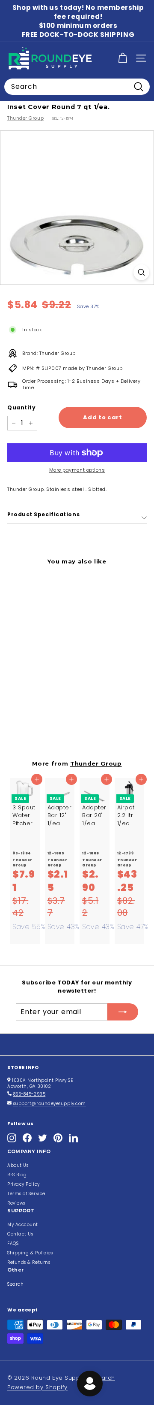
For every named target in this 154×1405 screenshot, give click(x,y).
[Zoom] (141, 272)
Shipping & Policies (30, 1253)
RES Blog (17, 1175)
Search (15, 1284)
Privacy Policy (23, 1184)
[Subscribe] (122, 1011)
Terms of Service (26, 1193)
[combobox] (77, 87)
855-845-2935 (29, 1094)
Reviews (16, 1203)
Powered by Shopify (37, 1387)
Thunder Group (25, 118)
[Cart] (123, 58)
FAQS (12, 1243)
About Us (17, 1165)
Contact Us (20, 1234)
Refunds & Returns (28, 1262)
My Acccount (22, 1224)
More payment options (77, 470)
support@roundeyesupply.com (49, 1103)
